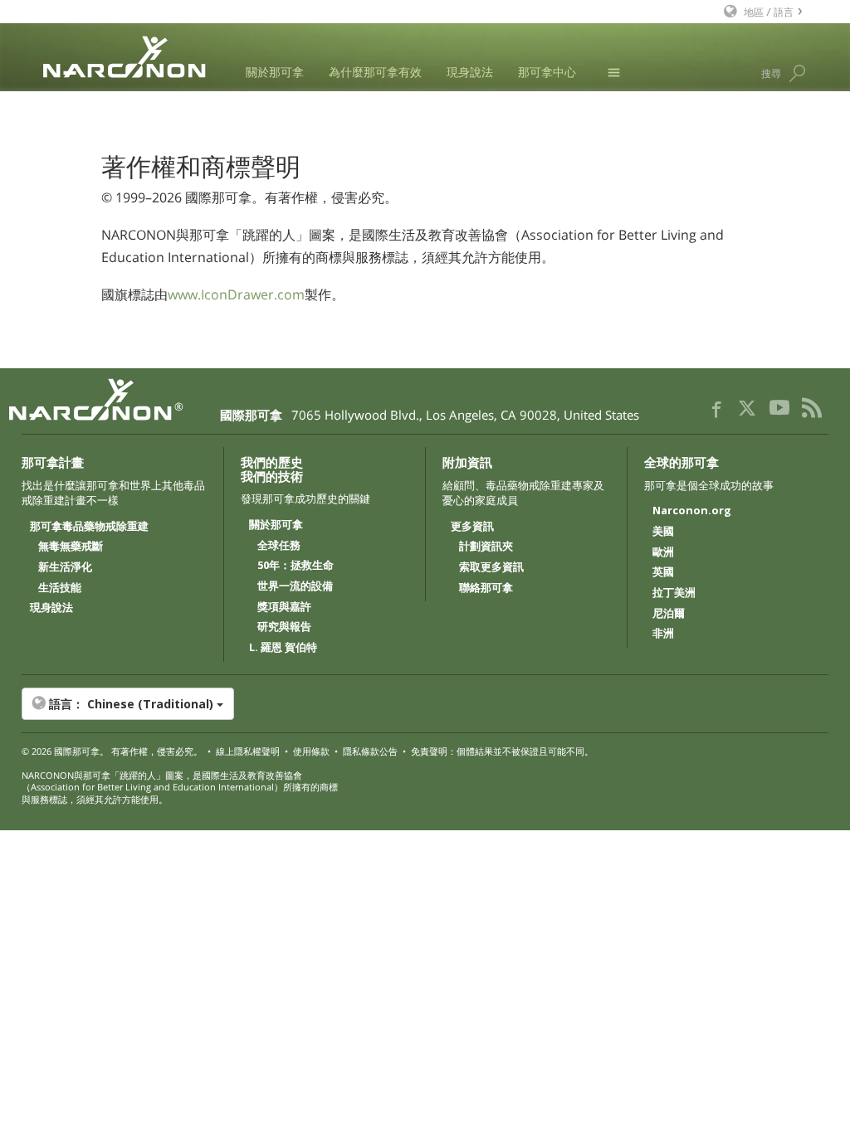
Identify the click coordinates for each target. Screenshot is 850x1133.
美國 (663, 531)
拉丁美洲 (674, 593)
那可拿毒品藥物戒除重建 (89, 526)
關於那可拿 (275, 72)
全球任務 (278, 545)
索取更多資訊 (491, 567)
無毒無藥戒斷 (70, 546)
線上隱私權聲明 (248, 751)
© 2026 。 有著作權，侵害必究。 (112, 751)
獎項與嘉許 (284, 607)
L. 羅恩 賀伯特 (283, 647)
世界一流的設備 (295, 586)
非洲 (663, 633)
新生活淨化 (65, 567)
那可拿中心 (547, 72)
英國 (663, 572)
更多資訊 (472, 526)
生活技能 (59, 588)
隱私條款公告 (370, 751)
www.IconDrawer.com (236, 294)
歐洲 (663, 552)
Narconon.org (691, 511)
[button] (425, 704)
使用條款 (311, 751)
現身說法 (470, 72)
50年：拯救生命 (295, 565)
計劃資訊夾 (486, 546)
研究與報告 (284, 627)
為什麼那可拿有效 (375, 72)
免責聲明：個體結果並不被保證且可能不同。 (502, 751)
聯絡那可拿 (486, 588)
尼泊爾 (668, 613)
